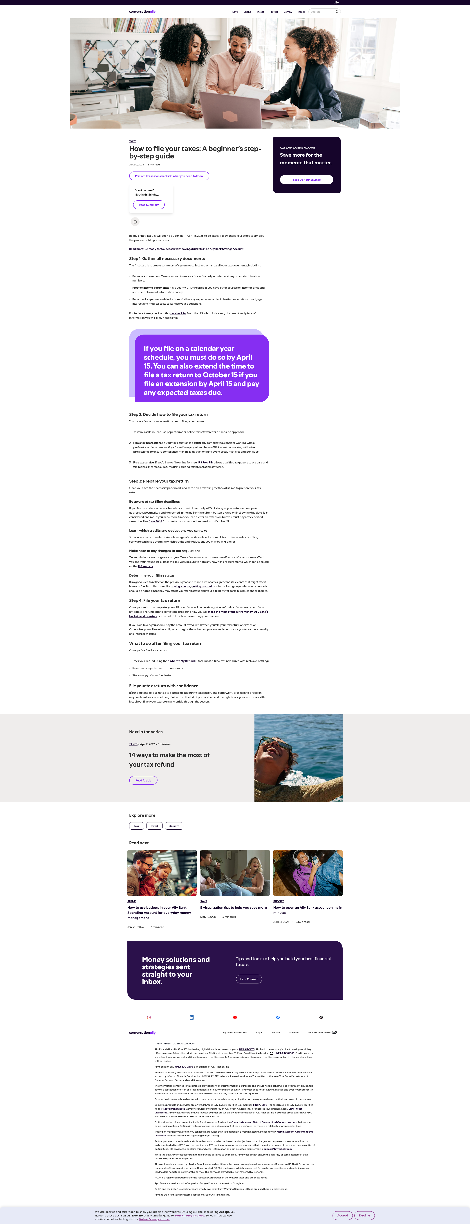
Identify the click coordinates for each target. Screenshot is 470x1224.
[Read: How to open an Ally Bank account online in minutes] (308, 873)
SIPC (264, 1104)
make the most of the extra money (230, 611)
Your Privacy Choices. (190, 1215)
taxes (132, 141)
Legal (259, 1032)
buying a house (180, 586)
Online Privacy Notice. (154, 1219)
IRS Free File (206, 462)
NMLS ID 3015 (246, 1049)
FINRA (256, 1104)
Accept (342, 1215)
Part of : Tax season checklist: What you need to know (169, 176)
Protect (274, 11)
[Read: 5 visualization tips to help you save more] (235, 873)
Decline (364, 1215)
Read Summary (149, 204)
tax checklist (178, 313)
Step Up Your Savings (307, 179)
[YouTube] (235, 1017)
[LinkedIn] (192, 1017)
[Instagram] (149, 1017)
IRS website (145, 566)
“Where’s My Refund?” (182, 660)
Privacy (276, 1032)
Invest (260, 11)
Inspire (302, 11)
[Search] (337, 12)
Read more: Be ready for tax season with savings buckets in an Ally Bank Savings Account (186, 248)
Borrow (288, 11)
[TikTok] (321, 1017)
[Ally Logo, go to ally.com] (336, 2)
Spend (247, 11)
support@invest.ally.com (278, 1148)
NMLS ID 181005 (285, 1053)
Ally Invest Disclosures (234, 1032)
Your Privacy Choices (319, 1032)
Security (174, 825)
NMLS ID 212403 (184, 1066)
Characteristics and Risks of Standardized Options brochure (264, 1122)
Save (235, 11)
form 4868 (155, 521)
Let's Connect (249, 979)
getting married (201, 586)
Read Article (143, 780)
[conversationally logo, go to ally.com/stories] (142, 11)
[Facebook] (278, 1017)
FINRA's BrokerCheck (173, 1108)
